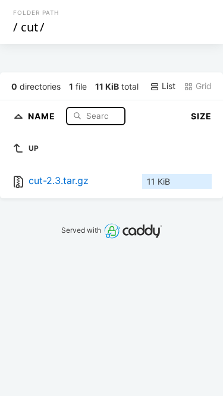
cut (29, 27)
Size (201, 116)
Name (43, 115)
